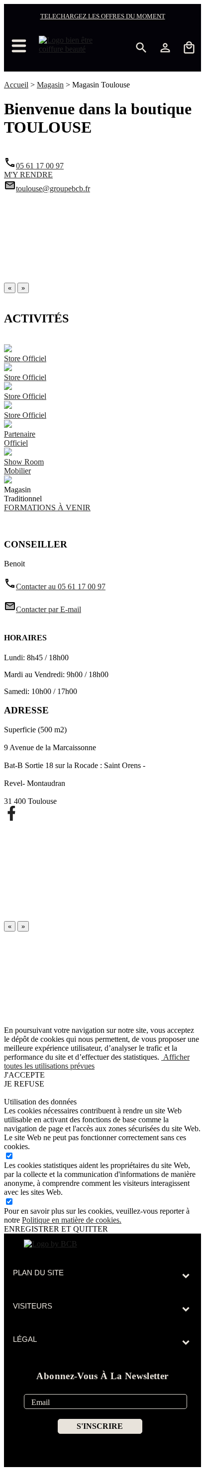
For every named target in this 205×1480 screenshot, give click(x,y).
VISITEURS (32, 1306)
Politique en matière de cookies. (71, 1220)
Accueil (16, 84)
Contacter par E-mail (42, 609)
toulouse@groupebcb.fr (53, 188)
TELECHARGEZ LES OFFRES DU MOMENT (102, 16)
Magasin (50, 84)
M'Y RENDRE (28, 174)
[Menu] (24, 46)
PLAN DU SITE (38, 1272)
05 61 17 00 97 (40, 165)
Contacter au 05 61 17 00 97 (54, 586)
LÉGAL (25, 1339)
